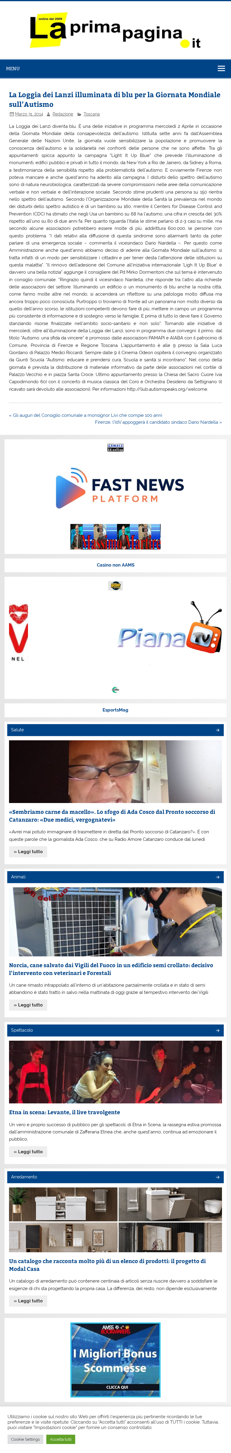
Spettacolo (22, 1030)
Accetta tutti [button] (61, 1439)
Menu (13, 68)
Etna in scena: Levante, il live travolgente (64, 1112)
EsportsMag (115, 710)
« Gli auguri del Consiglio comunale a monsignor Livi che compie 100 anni (85, 415)
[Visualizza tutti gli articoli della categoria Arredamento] (217, 1177)
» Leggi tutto (28, 851)
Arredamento (24, 1177)
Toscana (92, 114)
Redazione (63, 114)
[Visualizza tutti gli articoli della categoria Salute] (217, 730)
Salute (17, 729)
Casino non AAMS (115, 565)
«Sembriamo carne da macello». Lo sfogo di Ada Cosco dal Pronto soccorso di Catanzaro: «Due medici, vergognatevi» (112, 815)
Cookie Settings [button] (25, 1439)
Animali (18, 876)
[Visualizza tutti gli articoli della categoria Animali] (217, 877)
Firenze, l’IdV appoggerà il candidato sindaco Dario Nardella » (158, 422)
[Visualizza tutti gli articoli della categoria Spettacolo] (217, 1030)
